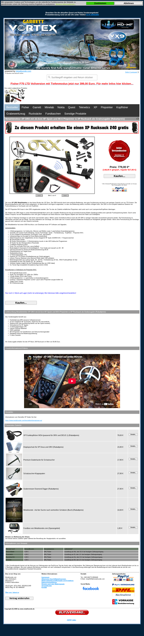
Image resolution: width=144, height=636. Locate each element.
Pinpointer (107, 107)
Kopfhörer (122, 107)
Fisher (25, 107)
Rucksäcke (35, 113)
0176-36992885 (92, 15)
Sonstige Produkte (75, 113)
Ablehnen (129, 3)
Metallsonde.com (23, 71)
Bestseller (12, 107)
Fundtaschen (53, 113)
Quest (71, 107)
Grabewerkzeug (15, 113)
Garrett (37, 107)
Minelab (49, 107)
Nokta (60, 107)
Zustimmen (100, 3)
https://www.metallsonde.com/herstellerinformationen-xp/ (23, 420)
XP (95, 107)
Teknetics (84, 107)
